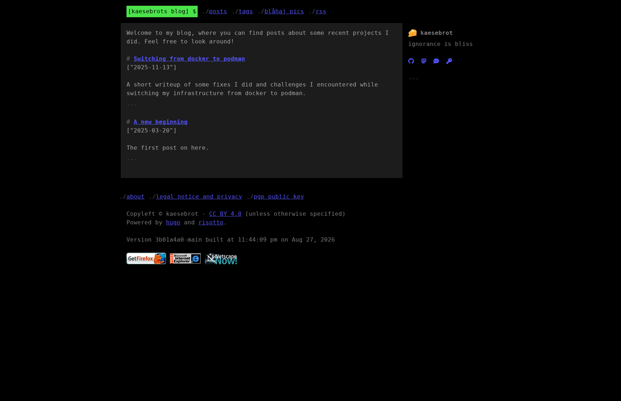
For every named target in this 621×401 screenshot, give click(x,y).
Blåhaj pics (284, 11)
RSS (321, 11)
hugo (173, 222)
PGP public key (279, 196)
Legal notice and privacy (199, 196)
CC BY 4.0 (225, 213)
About (135, 196)
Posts (218, 11)
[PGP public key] (449, 61)
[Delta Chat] (436, 61)
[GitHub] (411, 61)
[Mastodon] (423, 61)
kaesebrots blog (158, 11)
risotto (211, 222)
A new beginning (161, 121)
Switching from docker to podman (189, 58)
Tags (246, 11)
